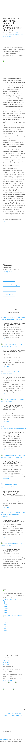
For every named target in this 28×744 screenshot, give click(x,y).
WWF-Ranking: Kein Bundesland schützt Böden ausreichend (12, 549)
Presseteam (9, 295)
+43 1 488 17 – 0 (7, 660)
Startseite (2, 739)
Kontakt (14, 717)
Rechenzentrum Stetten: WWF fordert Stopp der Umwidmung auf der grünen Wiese (14, 325)
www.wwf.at (6, 664)
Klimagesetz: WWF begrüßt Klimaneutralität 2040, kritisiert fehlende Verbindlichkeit (12, 462)
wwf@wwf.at (6, 662)
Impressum (18, 713)
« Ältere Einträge (7, 576)
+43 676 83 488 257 (8, 271)
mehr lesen (6, 339)
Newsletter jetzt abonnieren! (15, 599)
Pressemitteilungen (11, 285)
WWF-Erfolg (12, 409)
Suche (19, 717)
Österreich (11, 34)
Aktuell (9, 717)
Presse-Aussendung (8, 36)
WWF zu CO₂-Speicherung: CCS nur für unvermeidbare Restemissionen (14, 350)
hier (4, 221)
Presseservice (9, 290)
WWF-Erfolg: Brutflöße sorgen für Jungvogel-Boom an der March (12, 405)
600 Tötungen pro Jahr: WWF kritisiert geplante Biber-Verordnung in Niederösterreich (14, 434)
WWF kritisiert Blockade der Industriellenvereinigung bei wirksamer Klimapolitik (11, 493)
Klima (12, 353)
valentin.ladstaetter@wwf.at (10, 273)
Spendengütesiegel (8, 680)
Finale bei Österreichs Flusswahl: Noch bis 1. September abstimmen (14, 378)
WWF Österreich (9, 713)
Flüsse (18, 33)
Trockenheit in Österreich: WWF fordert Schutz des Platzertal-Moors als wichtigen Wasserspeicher (13, 522)
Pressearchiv (9, 280)
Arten (12, 408)
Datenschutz (7, 715)
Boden (12, 327)
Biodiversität (17, 408)
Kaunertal (5, 34)
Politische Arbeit (19, 34)
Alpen (14, 33)
